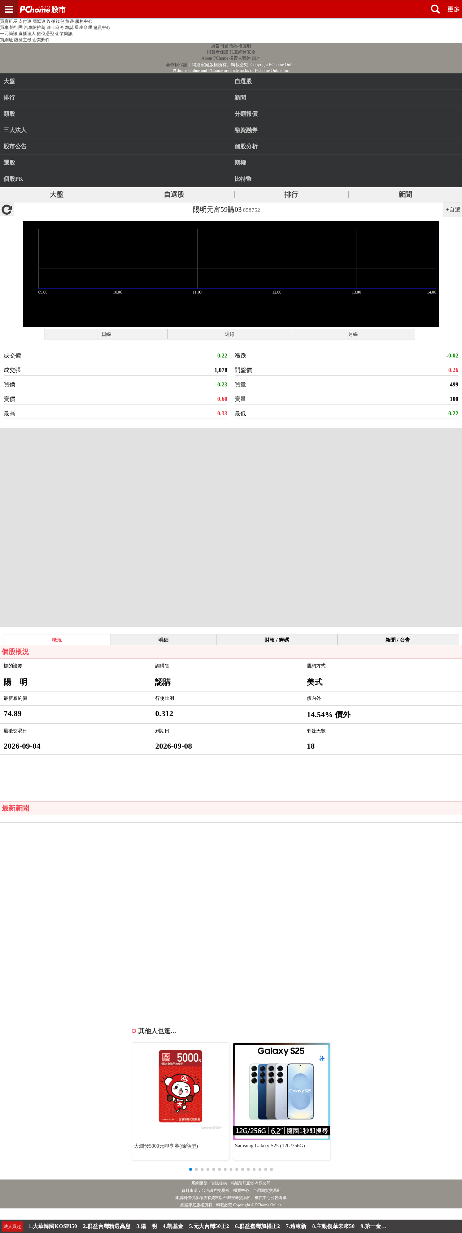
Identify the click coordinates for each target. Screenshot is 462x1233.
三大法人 (15, 130)
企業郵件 (41, 39)
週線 (229, 334)
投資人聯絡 (240, 58)
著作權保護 (177, 64)
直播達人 (27, 33)
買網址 (6, 39)
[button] (190, 1169)
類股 (9, 114)
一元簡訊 (8, 33)
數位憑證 (45, 33)
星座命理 (83, 27)
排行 (9, 97)
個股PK (13, 179)
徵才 (256, 58)
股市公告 (15, 146)
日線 (106, 334)
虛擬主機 (22, 39)
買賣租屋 (8, 21)
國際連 (38, 21)
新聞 (405, 194)
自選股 (174, 194)
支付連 (24, 21)
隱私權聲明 (240, 45)
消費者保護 (217, 52)
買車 (4, 27)
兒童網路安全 (243, 52)
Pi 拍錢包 (55, 21)
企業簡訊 (64, 33)
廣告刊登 (219, 45)
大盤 (9, 81)
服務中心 (83, 21)
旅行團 (16, 27)
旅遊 (69, 21)
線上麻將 (55, 27)
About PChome (214, 58)
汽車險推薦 (34, 27)
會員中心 (101, 27)
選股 (9, 162)
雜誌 (69, 27)
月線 (353, 334)
